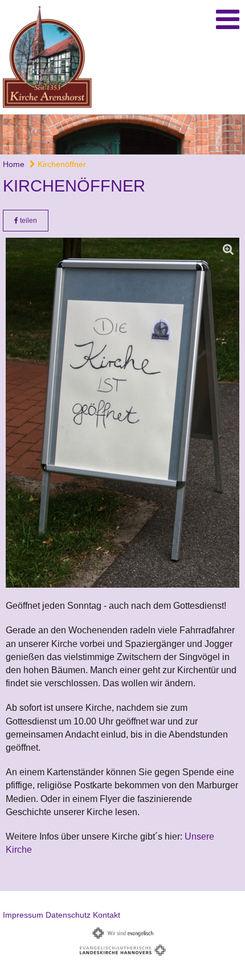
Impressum (23, 914)
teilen (27, 221)
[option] (122, 134)
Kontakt (106, 914)
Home (13, 164)
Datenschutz (68, 914)
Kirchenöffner (60, 164)
